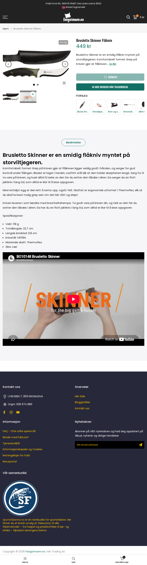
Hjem (6, 28)
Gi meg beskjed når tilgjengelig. (110, 87)
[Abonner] (140, 445)
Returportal (10, 461)
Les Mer (112, 63)
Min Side (80, 396)
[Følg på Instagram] (11, 412)
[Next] (65, 64)
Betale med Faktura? (16, 437)
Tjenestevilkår (11, 443)
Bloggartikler (82, 402)
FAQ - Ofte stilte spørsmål (19, 431)
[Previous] (8, 64)
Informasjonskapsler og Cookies (22, 449)
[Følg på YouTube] (18, 412)
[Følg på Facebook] (4, 412)
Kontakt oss (82, 408)
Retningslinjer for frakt (16, 455)
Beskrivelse (73, 142)
